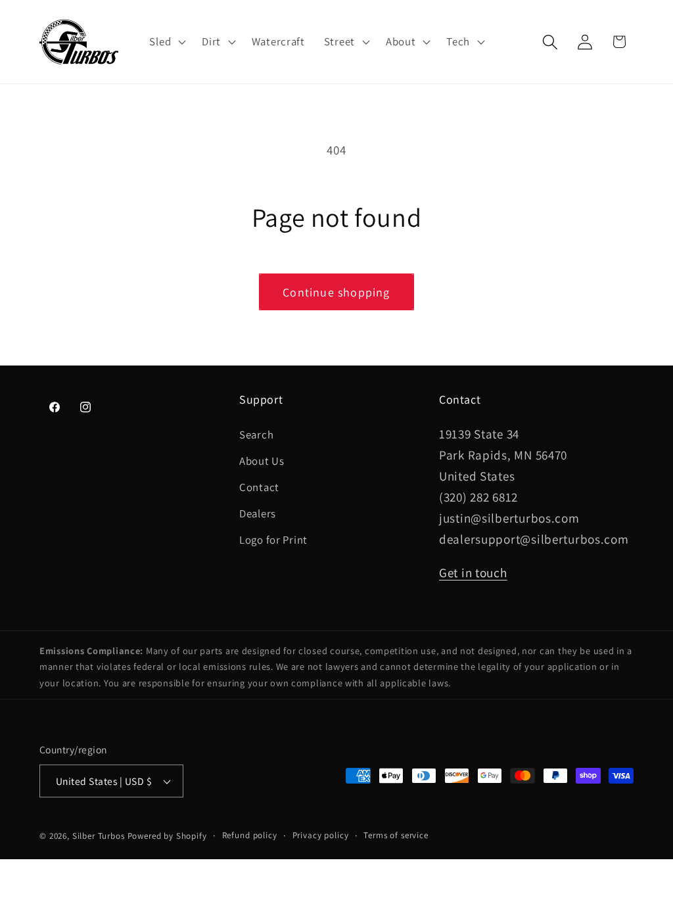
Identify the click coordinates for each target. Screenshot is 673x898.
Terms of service (395, 835)
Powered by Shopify (167, 835)
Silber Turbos (98, 835)
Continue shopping (336, 292)
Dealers (257, 513)
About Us (262, 461)
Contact (259, 487)
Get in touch (473, 572)
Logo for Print (273, 539)
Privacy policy (320, 835)
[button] (166, 42)
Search (256, 434)
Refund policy (249, 835)
